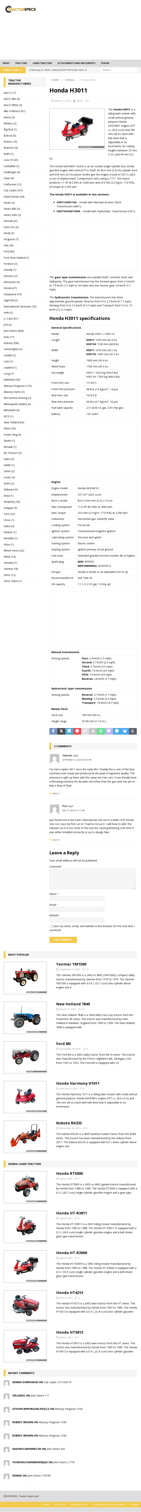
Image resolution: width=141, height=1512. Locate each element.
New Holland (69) (14, 422)
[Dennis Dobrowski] (7, 1384)
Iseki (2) (8, 312)
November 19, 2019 (70, 1048)
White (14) (10, 556)
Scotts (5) (9, 477)
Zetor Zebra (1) (13, 581)
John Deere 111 (40, 1395)
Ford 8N (63, 1043)
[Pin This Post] (77, 731)
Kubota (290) (11, 343)
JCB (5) (8, 324)
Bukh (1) (9, 154)
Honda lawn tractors (24, 1164)
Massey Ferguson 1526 (69, 1409)
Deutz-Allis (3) (12, 208)
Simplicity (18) (12, 501)
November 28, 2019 (70, 1128)
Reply (56, 793)
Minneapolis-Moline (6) (17, 404)
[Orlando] (7, 1397)
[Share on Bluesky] (125, 731)
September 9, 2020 (69, 969)
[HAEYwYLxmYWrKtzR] (7, 1450)
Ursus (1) (9, 520)
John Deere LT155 (64, 1462)
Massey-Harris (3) (14, 392)
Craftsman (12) (12, 184)
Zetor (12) (10, 575)
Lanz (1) (8, 361)
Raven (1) (9, 440)
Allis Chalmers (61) (15, 111)
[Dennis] (7, 1477)
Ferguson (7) (11, 239)
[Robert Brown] (7, 1424)
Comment (55, 866)
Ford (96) (9, 251)
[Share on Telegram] (117, 731)
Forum (105, 63)
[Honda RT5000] (25, 1187)
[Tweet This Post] (61, 731)
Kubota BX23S (69, 1122)
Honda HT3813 (69, 1332)
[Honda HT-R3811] (25, 1227)
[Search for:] (119, 69)
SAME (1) (9, 465)
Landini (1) (10, 355)
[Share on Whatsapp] (101, 731)
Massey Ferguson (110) (18, 386)
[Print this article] (93, 731)
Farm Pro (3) (11, 227)
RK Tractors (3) (13, 453)
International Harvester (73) (20, 306)
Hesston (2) (10, 276)
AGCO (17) (10, 92)
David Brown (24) (14, 196)
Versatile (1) (11, 538)
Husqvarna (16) (13, 294)
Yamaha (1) (10, 562)
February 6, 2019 (68, 1088)
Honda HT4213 (69, 1292)
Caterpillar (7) (11, 166)
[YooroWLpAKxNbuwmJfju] (7, 1464)
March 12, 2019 (63, 100)
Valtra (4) (9, 526)
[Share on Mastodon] (109, 731)
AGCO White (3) (13, 105)
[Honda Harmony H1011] (25, 1097)
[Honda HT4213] (25, 1306)
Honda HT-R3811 (71, 1213)
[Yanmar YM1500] (25, 978)
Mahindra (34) (12, 379)
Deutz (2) (9, 202)
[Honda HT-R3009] (25, 1266)
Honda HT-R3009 (71, 1252)
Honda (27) (10, 288)
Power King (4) (12, 434)
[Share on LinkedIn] (69, 731)
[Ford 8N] (25, 1057)
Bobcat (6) (10, 135)
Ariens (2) (9, 117)
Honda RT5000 (69, 1173)
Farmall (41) (11, 221)
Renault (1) (10, 447)
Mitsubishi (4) (11, 410)
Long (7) (9, 373)
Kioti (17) (9, 337)
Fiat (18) (8, 245)
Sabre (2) (9, 459)
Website (54, 915)
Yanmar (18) (11, 568)
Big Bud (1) (10, 129)
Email (53, 904)
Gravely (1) (10, 269)
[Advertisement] (96, 29)
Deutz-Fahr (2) (12, 215)
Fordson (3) (10, 263)
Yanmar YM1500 (71, 964)
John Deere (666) (14, 330)
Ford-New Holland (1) (16, 257)
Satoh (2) (9, 471)
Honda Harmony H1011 (78, 1083)
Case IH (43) (11, 160)
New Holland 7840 (73, 1003)
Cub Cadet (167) (13, 190)
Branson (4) (11, 147)
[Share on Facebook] (53, 731)
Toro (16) (9, 514)
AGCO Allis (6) (12, 99)
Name (53, 894)
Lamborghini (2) (13, 349)
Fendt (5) (9, 233)
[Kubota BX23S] (25, 1137)
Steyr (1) (9, 495)
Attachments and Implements (76, 63)
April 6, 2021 (66, 1178)
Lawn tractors (42, 63)
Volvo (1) (9, 544)
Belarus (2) (10, 123)
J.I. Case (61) (11, 318)
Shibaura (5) (11, 489)
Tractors (21, 63)
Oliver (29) (10, 428)
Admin (79, 100)
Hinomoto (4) (12, 282)
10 (87, 969)
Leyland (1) (10, 367)
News (6, 63)
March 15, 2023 (67, 1009)
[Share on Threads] (133, 731)
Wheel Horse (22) (14, 550)
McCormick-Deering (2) (17, 398)
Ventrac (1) (10, 532)
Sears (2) (9, 483)
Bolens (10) (10, 141)
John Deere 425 (55, 1449)
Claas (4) (9, 178)
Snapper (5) (10, 508)
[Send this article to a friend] (85, 731)
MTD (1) (9, 416)
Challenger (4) (12, 172)
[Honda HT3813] (25, 1346)
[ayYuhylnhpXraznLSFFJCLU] (7, 1410)
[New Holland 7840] (25, 1018)
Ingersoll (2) (11, 300)
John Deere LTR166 (39, 1475)
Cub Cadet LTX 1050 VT (58, 1382)
